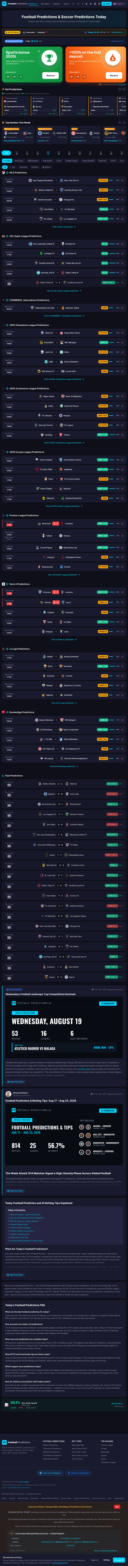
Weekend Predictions (51, 1452)
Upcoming (23, 167)
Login (108, 4)
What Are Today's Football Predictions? (25, 1215)
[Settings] (99, 4)
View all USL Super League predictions (63, 291)
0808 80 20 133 (61, 1542)
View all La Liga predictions (62, 703)
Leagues (56, 4)
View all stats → (117, 1403)
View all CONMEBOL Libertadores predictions (63, 316)
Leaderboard (119, 1498)
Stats (110, 1498)
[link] (32, 64)
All (6, 153)
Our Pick (7, 161)
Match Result (33, 161)
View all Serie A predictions (62, 639)
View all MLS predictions (62, 227)
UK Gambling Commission (70, 1538)
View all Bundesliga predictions (63, 766)
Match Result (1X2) (79, 1449)
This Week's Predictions (52, 1455)
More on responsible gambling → (106, 1551)
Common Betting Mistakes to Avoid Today (26, 1241)
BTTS (59, 161)
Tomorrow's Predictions (52, 1449)
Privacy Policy (66, 1498)
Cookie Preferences (81, 1498)
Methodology (118, 1406)
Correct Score (77, 1459)
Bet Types (45, 4)
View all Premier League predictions (62, 575)
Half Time (102, 161)
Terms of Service (98, 1498)
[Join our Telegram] (95, 4)
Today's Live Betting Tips (20, 1234)
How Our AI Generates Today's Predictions (27, 1218)
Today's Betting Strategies (20, 1228)
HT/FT (113, 161)
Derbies (47, 167)
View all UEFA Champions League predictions (62, 379)
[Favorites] (86, 4)
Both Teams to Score (80, 1455)
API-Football (24, 1482)
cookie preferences (60, 1563)
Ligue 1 (103, 1459)
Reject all (94, 1560)
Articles (83, 4)
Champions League (108, 1462)
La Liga (103, 1449)
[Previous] (120, 89)
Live (13, 167)
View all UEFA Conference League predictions (63, 443)
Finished (35, 167)
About (4, 1498)
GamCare (77, 1542)
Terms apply (122, 84)
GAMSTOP (70, 1546)
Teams (65, 4)
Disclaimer (35, 1498)
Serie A (104, 1455)
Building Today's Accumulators (22, 1231)
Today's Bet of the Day (19, 1237)
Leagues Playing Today (19, 1224)
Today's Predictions (50, 1445)
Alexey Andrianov (20, 1093)
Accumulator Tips (74, 4)
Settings (106, 1560)
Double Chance (72, 161)
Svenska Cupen (84, 1069)
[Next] (124, 89)
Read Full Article (16, 1082)
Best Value (19, 161)
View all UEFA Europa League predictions (63, 506)
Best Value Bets (78, 1445)
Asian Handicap (88, 161)
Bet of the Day (79, 4)
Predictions (32, 4)
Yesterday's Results (50, 1459)
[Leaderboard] (91, 4)
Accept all (119, 1560)
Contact (12, 1498)
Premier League (107, 1445)
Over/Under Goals (79, 1452)
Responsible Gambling (49, 1498)
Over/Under (47, 161)
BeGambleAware (48, 1542)
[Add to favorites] (122, 180)
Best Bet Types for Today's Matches (24, 1221)
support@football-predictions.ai (19, 1487)
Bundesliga (105, 1452)
